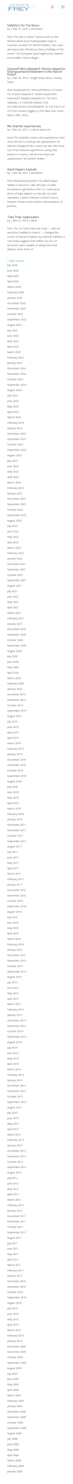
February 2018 (15, 814)
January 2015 (14, 1015)
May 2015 (13, 993)
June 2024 (13, 401)
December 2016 (16, 890)
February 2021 (15, 618)
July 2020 (12, 656)
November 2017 (16, 830)
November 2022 (16, 504)
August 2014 (14, 1042)
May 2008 (13, 1449)
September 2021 (16, 580)
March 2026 (14, 286)
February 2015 (15, 1009)
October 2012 (15, 1161)
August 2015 (14, 977)
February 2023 (15, 488)
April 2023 (13, 477)
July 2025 (12, 330)
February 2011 (15, 1270)
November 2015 (16, 960)
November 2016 (16, 895)
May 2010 (13, 1319)
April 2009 (13, 1390)
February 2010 (15, 1335)
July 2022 (12, 526)
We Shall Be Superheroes (24, 126)
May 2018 (13, 797)
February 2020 (15, 683)
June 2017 (13, 857)
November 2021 (16, 569)
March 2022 (14, 547)
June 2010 (13, 1314)
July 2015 (12, 982)
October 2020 (15, 640)
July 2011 (12, 1243)
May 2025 (13, 341)
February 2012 (15, 1205)
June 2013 (13, 1118)
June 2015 (13, 987)
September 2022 (16, 515)
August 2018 (14, 781)
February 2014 (15, 1074)
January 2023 (14, 493)
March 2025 (14, 352)
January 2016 (14, 949)
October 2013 (15, 1096)
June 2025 (13, 335)
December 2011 (16, 1216)
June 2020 (13, 661)
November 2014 (16, 1026)
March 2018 (14, 808)
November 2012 (16, 1156)
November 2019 (16, 700)
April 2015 (13, 998)
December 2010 (16, 1281)
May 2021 (13, 602)
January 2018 (14, 819)
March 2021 (14, 613)
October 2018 (15, 770)
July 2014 (12, 1047)
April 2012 (13, 1194)
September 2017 (16, 841)
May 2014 (13, 1058)
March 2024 (14, 417)
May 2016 (13, 928)
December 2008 (16, 1411)
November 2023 (16, 439)
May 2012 (13, 1189)
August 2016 (14, 911)
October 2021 (15, 575)
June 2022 (13, 531)
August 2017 (14, 846)
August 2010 (14, 1303)
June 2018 (13, 792)
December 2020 (16, 629)
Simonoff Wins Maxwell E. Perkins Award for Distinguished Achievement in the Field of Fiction (36, 71)
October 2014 (15, 1031)
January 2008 (14, 1471)
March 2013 (14, 1134)
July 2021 (12, 591)
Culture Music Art (40, 129)
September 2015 (16, 971)
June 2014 (13, 1053)
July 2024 (12, 395)
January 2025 (14, 363)
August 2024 (14, 390)
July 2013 (12, 1112)
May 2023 (13, 471)
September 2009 (16, 1362)
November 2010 (16, 1286)
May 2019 (13, 732)
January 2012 (14, 1210)
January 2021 (14, 623)
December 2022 (16, 498)
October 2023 (15, 444)
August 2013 (14, 1107)
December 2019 (16, 694)
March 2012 (14, 1199)
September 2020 (16, 645)
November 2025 (16, 308)
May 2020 (13, 667)
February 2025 (15, 357)
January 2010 (14, 1341)
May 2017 (13, 863)
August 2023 (14, 455)
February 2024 (15, 422)
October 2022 (15, 509)
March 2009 (14, 1395)
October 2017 (15, 835)
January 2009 (14, 1406)
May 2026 (13, 276)
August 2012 (14, 1172)
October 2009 (15, 1357)
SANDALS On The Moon (23, 25)
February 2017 (15, 879)
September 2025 (16, 319)
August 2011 (14, 1237)
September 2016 (16, 906)
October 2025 (15, 314)
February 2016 (15, 944)
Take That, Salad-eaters (23, 217)
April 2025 (13, 346)
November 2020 (16, 634)
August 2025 (14, 325)
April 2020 (13, 672)
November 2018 (16, 765)
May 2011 (13, 1254)
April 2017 (13, 868)
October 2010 (15, 1292)
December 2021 (16, 564)
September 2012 (16, 1167)
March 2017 (14, 873)
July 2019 (12, 721)
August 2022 (14, 520)
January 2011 (14, 1275)
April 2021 (13, 607)
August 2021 (14, 585)
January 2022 (14, 558)
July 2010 (12, 1308)
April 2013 (13, 1129)
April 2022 (13, 542)
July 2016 (12, 917)
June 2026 (13, 270)
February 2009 (15, 1400)
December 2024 (16, 368)
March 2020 (14, 678)
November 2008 (16, 1417)
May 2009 (13, 1384)
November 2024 (16, 373)
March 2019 (14, 743)
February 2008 (15, 1466)
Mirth (34, 220)
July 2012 (12, 1178)
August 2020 (14, 651)
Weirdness (37, 29)
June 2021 (13, 596)
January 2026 (14, 297)
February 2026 (15, 292)
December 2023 (16, 433)
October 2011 (15, 1227)
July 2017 (12, 852)
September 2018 (16, 776)
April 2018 (13, 803)
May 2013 (13, 1123)
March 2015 (14, 1004)
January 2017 (14, 884)
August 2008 (14, 1433)
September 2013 (16, 1102)
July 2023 (12, 460)
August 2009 (14, 1368)
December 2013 (16, 1085)
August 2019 (14, 716)
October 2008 (15, 1422)
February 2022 (15, 553)
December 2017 (16, 824)
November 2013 (16, 1091)
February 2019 (15, 748)
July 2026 (12, 265)
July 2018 (12, 786)
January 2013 (14, 1145)
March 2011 (14, 1265)
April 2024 (13, 412)
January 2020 (14, 689)
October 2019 (15, 705)
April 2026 (13, 281)
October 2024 (15, 379)
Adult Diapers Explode (21, 169)
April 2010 (13, 1324)
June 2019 (13, 727)
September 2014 (16, 1036)
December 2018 (16, 759)
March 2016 (14, 939)
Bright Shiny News (41, 78)
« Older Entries (15, 261)
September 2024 (16, 384)
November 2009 (16, 1351)
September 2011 (16, 1232)
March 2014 (14, 1069)
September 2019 (16, 710)
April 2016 (13, 933)
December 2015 (16, 955)
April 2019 (13, 737)
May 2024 (13, 406)
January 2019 (14, 754)
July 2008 (12, 1438)
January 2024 (14, 428)
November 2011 (16, 1221)
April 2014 (13, 1063)
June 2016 (13, 922)
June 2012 (13, 1183)
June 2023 (13, 466)
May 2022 (13, 536)
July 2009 (12, 1373)
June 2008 (13, 1444)
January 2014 (14, 1080)
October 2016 (15, 900)
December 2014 (16, 1020)
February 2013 (15, 1140)
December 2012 (16, 1150)
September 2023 (16, 449)
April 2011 (13, 1259)
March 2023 (14, 482)
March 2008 (14, 1460)
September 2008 (16, 1428)
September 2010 (16, 1297)
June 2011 (13, 1248)
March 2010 (14, 1330)
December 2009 (16, 1346)
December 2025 (16, 303)
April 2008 (13, 1455)
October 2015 (15, 966)
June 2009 (13, 1379)
